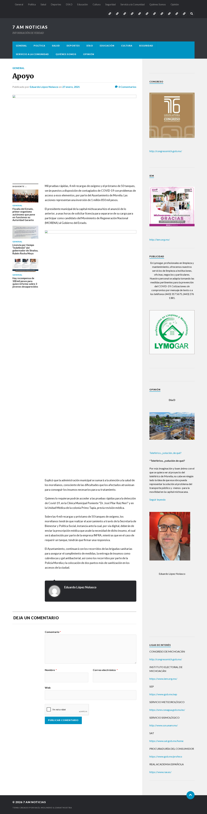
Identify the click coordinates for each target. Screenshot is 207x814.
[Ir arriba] (190, 795)
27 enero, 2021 (71, 86)
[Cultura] (154, 14)
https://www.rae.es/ (160, 772)
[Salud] (125, 14)
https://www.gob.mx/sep (163, 694)
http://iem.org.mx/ (159, 239)
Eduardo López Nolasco (44, 86)
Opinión (175, 4)
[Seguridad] (162, 14)
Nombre (51, 670)
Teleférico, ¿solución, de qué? (165, 452)
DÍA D (69, 4)
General (19, 4)
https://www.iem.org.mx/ (163, 678)
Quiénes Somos (157, 4)
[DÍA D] (139, 14)
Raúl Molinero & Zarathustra (53, 807)
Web (48, 687)
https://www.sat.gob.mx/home (166, 740)
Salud (43, 4)
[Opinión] (184, 14)
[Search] (192, 14)
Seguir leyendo (157, 499)
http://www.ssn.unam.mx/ (163, 725)
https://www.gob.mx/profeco (165, 756)
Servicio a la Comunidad (132, 4)
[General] (110, 14)
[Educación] (147, 14)
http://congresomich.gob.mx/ (165, 151)
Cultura (96, 4)
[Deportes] (132, 14)
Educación (82, 4)
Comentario (53, 632)
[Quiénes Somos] (177, 14)
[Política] (117, 14)
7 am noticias (30, 27)
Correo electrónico (105, 670)
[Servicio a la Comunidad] (169, 14)
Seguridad (110, 4)
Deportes (56, 4)
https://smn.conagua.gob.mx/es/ (167, 709)
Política (32, 4)
